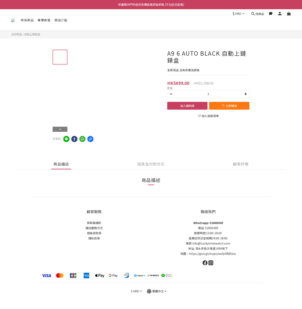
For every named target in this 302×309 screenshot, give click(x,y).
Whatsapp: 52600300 (208, 223)
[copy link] (90, 139)
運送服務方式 (94, 228)
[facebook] (74, 139)
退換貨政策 (94, 233)
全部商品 (16, 34)
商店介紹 (60, 20)
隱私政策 (94, 238)
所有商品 (27, 20)
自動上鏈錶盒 (32, 34)
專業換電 (44, 20)
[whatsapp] (82, 139)
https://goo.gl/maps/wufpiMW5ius (212, 254)
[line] (66, 139)
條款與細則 (94, 223)
